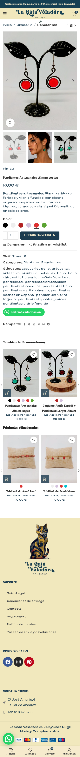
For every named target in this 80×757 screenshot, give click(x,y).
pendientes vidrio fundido (25, 304)
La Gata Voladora (54, 277)
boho (61, 273)
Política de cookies (21, 624)
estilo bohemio (24, 277)
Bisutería (24, 25)
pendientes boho (57, 286)
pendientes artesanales (45, 282)
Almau (8, 169)
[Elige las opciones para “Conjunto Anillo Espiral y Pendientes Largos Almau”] (45, 393)
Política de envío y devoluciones (31, 632)
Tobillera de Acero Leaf (21, 491)
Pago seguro (16, 617)
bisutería (29, 273)
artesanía (11, 273)
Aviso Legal (16, 593)
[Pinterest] (29, 662)
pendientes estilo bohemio (26, 290)
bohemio (47, 273)
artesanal (60, 269)
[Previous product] (67, 25)
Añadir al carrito (40, 235)
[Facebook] (8, 662)
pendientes (13, 282)
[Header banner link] (40, 4)
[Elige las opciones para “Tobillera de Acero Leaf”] (7, 479)
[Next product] (75, 25)
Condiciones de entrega (25, 601)
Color (7, 219)
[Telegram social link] (48, 324)
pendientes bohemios (22, 286)
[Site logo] (40, 16)
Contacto (14, 609)
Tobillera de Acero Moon (59, 491)
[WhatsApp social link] (43, 324)
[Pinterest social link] (34, 324)
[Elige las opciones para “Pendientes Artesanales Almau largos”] (7, 393)
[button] (8, 739)
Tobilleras (28, 496)
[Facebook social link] (24, 324)
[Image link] (40, 553)
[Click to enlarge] (10, 122)
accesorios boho (36, 269)
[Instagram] (18, 662)
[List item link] (40, 712)
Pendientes (47, 25)
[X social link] (28, 324)
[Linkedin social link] (39, 324)
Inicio (7, 25)
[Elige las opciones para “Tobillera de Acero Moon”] (45, 479)
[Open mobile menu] (5, 13)
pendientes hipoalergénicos (42, 299)
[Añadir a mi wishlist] (33, 354)
